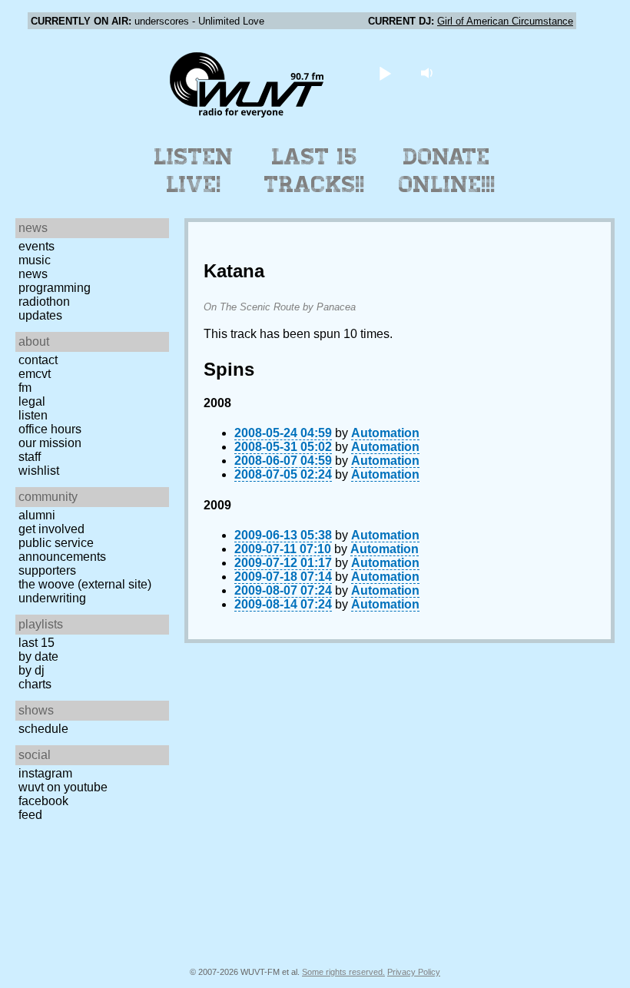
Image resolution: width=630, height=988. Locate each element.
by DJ (31, 670)
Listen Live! (194, 170)
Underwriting (52, 598)
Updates (40, 315)
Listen (33, 415)
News (33, 273)
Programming (54, 287)
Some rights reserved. (343, 971)
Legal (31, 401)
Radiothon (44, 301)
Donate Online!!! (447, 170)
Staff (29, 456)
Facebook (43, 800)
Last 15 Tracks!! (314, 170)
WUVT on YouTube (63, 787)
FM (25, 387)
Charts (34, 684)
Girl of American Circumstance (505, 21)
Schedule (43, 728)
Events (36, 246)
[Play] (385, 72)
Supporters (47, 570)
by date (38, 656)
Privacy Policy (413, 971)
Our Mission (49, 442)
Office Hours (49, 429)
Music (34, 260)
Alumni (36, 515)
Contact (38, 359)
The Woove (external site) (84, 584)
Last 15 (36, 642)
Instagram (45, 773)
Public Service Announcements (62, 549)
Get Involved (51, 528)
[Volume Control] (429, 72)
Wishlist (38, 470)
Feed (30, 814)
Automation (385, 432)
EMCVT (34, 373)
